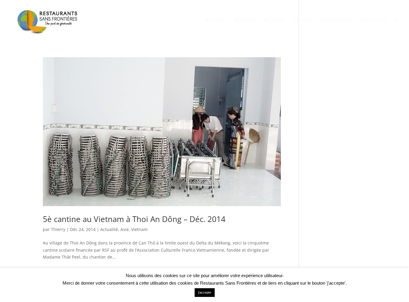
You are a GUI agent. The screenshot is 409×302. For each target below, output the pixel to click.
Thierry (58, 229)
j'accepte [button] (204, 292)
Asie (124, 229)
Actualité (109, 229)
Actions (274, 20)
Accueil (216, 20)
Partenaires (335, 20)
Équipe (302, 20)
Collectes (373, 20)
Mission (245, 20)
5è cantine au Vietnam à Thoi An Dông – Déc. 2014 (134, 219)
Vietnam (139, 229)
